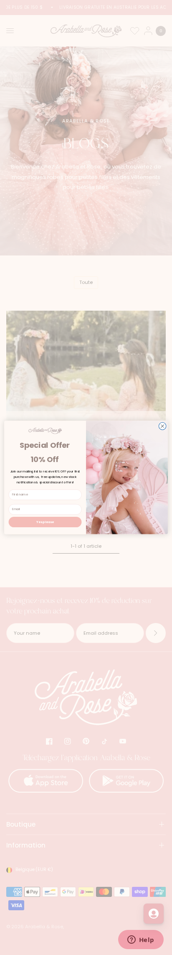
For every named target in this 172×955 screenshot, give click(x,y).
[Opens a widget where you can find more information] (141, 940)
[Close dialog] (162, 426)
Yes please (44, 522)
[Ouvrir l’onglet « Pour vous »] (154, 914)
